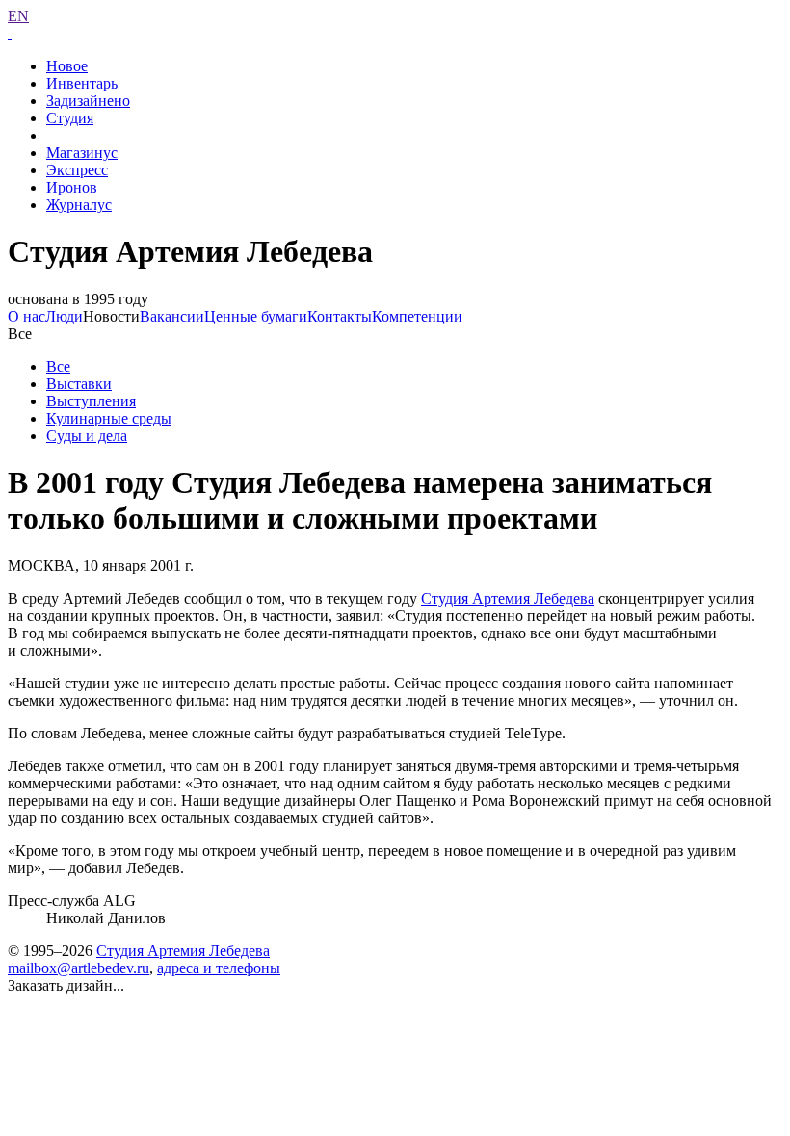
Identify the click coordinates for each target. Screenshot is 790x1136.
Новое (67, 66)
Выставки (79, 383)
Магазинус (82, 152)
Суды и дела (86, 435)
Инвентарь (82, 83)
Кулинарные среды (108, 418)
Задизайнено (88, 100)
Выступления (91, 401)
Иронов (71, 187)
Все (58, 366)
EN (18, 16)
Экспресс (77, 170)
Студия (69, 118)
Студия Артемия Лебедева (507, 598)
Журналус (79, 204)
